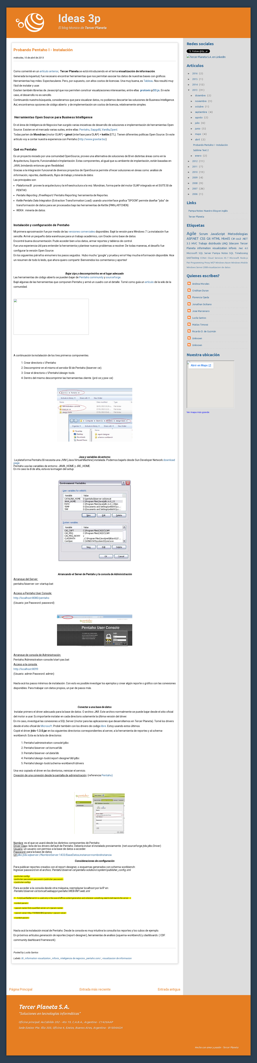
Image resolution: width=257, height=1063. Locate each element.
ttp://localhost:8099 (26, 669)
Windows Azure (223, 263)
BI (22, 958)
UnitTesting (193, 257)
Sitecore (234, 243)
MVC (195, 243)
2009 (195, 177)
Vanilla (106, 129)
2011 (195, 166)
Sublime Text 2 (201, 150)
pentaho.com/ (93, 958)
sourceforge (113, 277)
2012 (195, 161)
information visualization (38, 958)
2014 (195, 84)
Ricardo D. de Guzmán (204, 331)
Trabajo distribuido (210, 243)
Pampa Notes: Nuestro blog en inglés (208, 211)
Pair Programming (195, 263)
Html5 (226, 238)
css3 (239, 238)
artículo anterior (49, 71)
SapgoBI (96, 129)
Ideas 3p (79, 18)
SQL (232, 253)
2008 (195, 183)
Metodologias (238, 234)
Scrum (205, 234)
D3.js (156, 90)
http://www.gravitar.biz (92, 139)
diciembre (200, 95)
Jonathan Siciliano (202, 304)
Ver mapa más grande (198, 412)
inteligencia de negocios (72, 958)
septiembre (201, 112)
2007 (195, 188)
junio (198, 128)
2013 (195, 90)
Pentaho (84, 129)
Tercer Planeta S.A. (44, 1007)
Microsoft (46, 726)
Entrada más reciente (95, 989)
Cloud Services (216, 258)
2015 (195, 79)
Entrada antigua (169, 989)
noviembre (201, 101)
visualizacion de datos (219, 267)
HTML (216, 238)
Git (209, 238)
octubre (199, 106)
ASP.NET (193, 238)
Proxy (208, 263)
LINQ (225, 243)
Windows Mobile (239, 263)
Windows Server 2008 (197, 267)
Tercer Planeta (95, 28)
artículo (149, 282)
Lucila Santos (199, 318)
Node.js (244, 258)
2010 (195, 172)
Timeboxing (241, 253)
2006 (195, 194)
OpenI (113, 129)
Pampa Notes (220, 253)
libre (103, 726)
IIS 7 (227, 258)
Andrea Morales (200, 284)
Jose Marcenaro (201, 311)
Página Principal (20, 989)
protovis (145, 90)
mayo (198, 134)
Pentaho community (91, 277)
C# (233, 238)
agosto (199, 117)
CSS (203, 238)
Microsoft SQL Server (199, 253)
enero (198, 155)
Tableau (148, 80)
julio (197, 123)
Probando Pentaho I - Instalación (43, 50)
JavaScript (219, 234)
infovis (55, 958)
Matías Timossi (200, 324)
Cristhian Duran (200, 290)
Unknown (197, 338)
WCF (213, 263)
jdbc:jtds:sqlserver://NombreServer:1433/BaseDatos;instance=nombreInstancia (64, 854)
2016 (195, 73)
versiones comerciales (81, 231)
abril (197, 139)
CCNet (204, 258)
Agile (193, 233)
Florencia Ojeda (200, 297)
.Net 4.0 (243, 248)
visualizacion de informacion (117, 958)
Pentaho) (107, 775)
